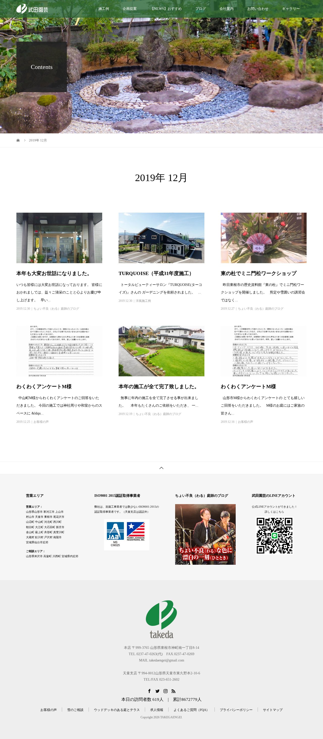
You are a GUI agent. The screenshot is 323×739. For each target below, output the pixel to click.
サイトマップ (273, 710)
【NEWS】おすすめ (166, 9)
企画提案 (130, 9)
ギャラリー (291, 9)
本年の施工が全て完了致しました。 (159, 386)
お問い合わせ (257, 9)
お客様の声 (41, 422)
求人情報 (156, 710)
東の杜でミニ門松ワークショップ (259, 273)
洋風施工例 (143, 301)
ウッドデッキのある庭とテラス (117, 710)
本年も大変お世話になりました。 (54, 273)
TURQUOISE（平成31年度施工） (156, 273)
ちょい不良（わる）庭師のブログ (56, 308)
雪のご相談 (75, 710)
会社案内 (227, 9)
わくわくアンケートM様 (44, 386)
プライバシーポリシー (236, 710)
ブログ (200, 9)
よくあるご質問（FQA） (191, 710)
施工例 (103, 9)
